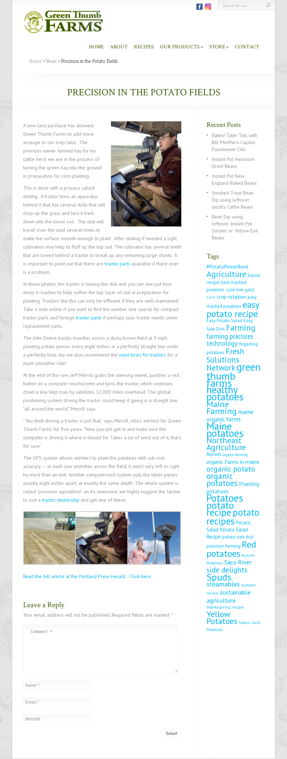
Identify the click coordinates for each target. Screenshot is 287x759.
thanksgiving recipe (225, 607)
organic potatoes (222, 479)
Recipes (144, 46)
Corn (210, 297)
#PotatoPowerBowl (227, 266)
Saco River (238, 562)
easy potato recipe (232, 308)
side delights (226, 570)
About (119, 46)
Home (96, 46)
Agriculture (226, 274)
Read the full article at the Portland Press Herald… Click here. (87, 576)
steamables (223, 584)
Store (217, 46)
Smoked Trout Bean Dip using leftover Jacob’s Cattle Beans (232, 200)
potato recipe (220, 509)
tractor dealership (60, 500)
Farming (240, 328)
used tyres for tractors (142, 355)
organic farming (235, 454)
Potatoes (224, 498)
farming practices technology (229, 339)
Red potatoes (231, 548)
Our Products (180, 46)
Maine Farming (221, 407)
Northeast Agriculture (226, 443)
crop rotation (231, 296)
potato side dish (238, 537)
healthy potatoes (225, 393)
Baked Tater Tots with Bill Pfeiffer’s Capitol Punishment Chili (234, 142)
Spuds (218, 577)
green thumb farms (233, 374)
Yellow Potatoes (221, 617)
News (51, 61)
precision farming (223, 546)
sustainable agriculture (228, 596)
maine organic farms (229, 415)
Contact (247, 46)
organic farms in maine (232, 461)
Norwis (213, 454)
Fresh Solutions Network (225, 359)
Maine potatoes (225, 430)
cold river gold (240, 290)
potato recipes (232, 516)
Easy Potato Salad (224, 321)
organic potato (230, 469)
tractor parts (117, 263)
